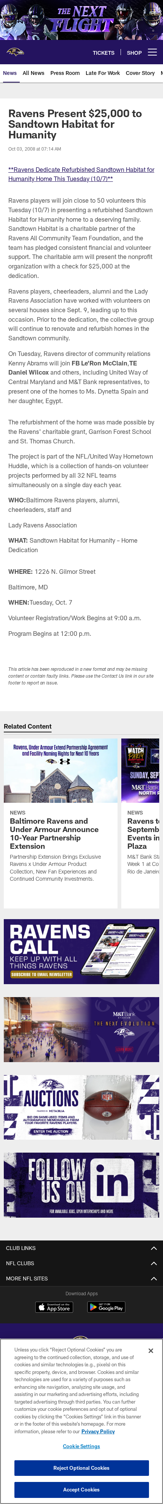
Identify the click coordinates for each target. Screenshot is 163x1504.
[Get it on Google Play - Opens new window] (106, 1311)
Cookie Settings (81, 1446)
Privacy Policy (98, 1431)
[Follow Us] (81, 1185)
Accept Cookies (81, 1490)
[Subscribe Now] (81, 951)
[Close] (151, 1350)
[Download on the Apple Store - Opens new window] (54, 1308)
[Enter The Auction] (81, 1107)
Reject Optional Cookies (81, 1468)
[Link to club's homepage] (15, 49)
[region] (81, 1421)
